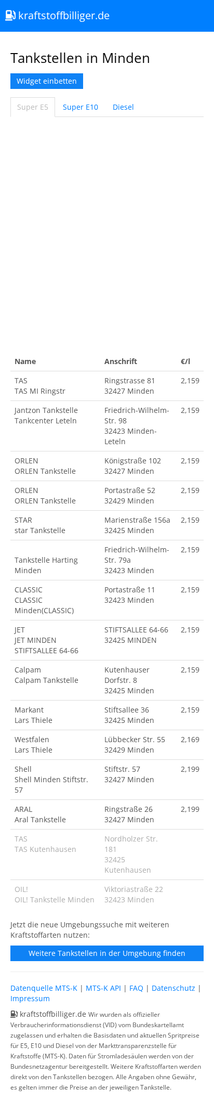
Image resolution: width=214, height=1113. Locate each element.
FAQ (136, 988)
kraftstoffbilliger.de (63, 15)
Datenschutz (173, 988)
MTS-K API (103, 988)
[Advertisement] (107, 234)
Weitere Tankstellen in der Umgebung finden (107, 953)
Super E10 (80, 107)
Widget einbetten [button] (47, 81)
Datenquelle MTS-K (43, 988)
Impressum (30, 998)
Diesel (123, 107)
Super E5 (32, 107)
